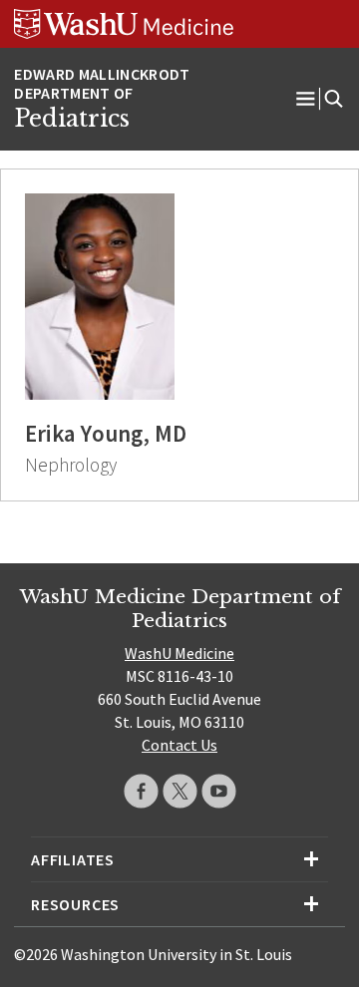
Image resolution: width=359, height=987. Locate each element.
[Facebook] (141, 791)
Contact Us (179, 745)
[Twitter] (180, 791)
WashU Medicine (179, 653)
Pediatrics (72, 119)
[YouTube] (218, 791)
